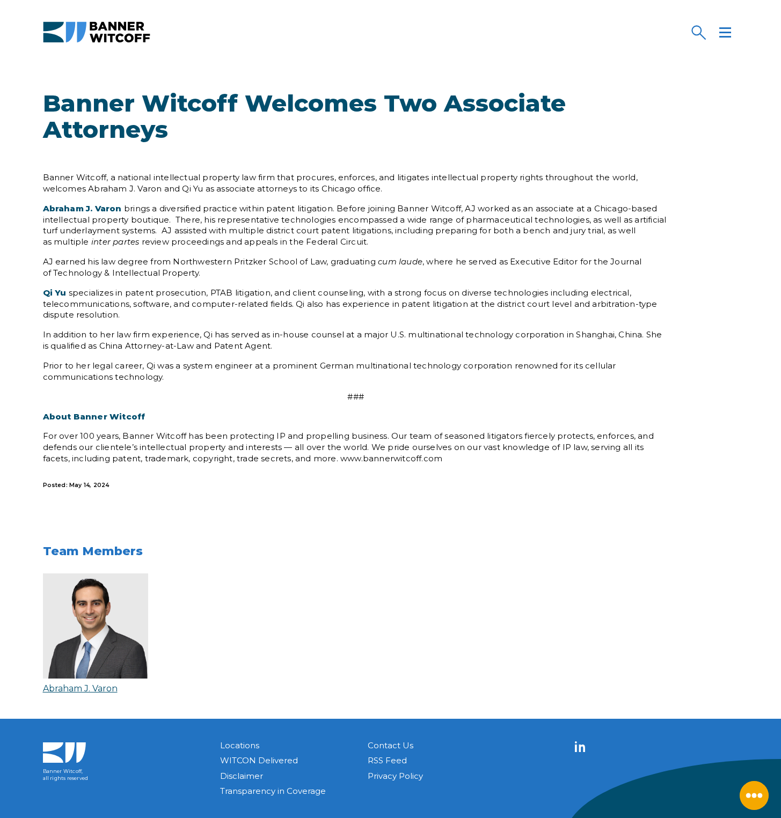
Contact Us (390, 745)
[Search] (698, 32)
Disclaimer (241, 776)
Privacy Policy (395, 776)
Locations (239, 745)
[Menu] (725, 32)
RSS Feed (387, 760)
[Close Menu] (754, 795)
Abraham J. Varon (80, 688)
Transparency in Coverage (273, 791)
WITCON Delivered (259, 760)
